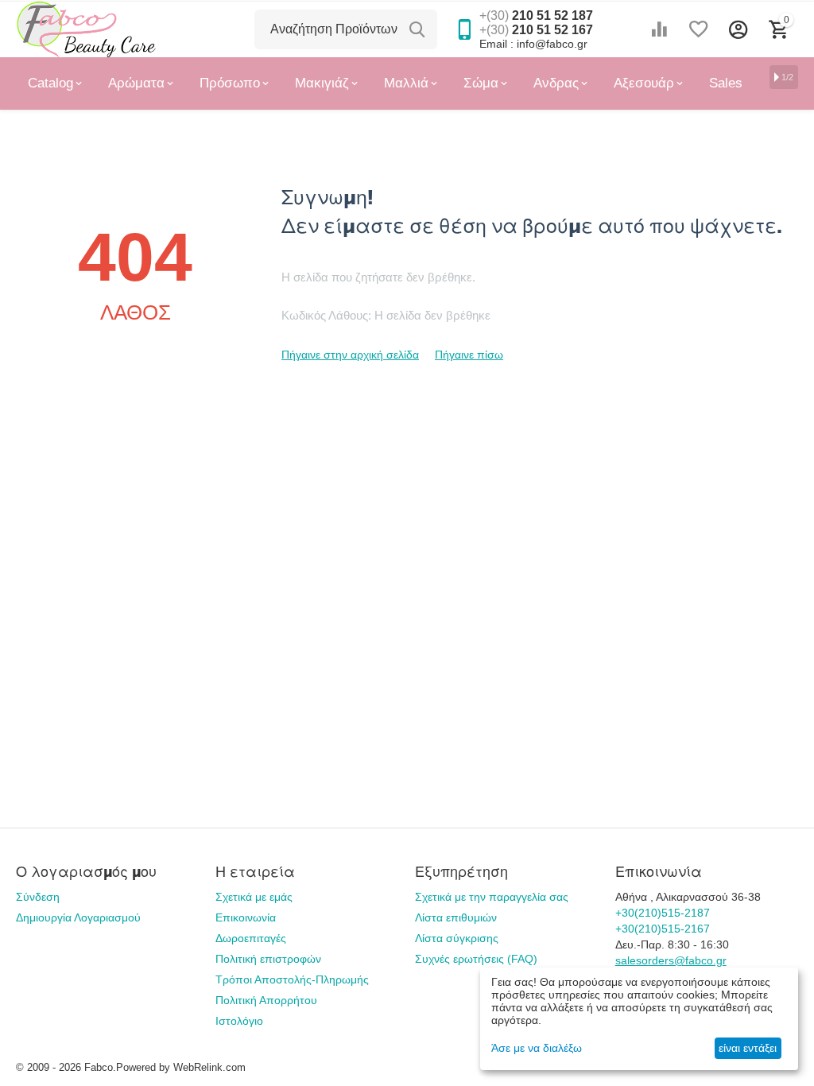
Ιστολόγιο (239, 1020)
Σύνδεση (38, 896)
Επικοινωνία (245, 917)
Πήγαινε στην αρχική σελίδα (350, 354)
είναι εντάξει (748, 1047)
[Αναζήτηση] (417, 29)
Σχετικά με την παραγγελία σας (491, 896)
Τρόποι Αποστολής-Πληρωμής (292, 979)
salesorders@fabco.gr (671, 960)
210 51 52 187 (536, 15)
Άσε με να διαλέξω (536, 1047)
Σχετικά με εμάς (254, 896)
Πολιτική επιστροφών (268, 958)
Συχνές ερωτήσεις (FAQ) (476, 958)
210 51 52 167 (536, 30)
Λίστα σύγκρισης (456, 938)
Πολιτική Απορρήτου (266, 1000)
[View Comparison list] (659, 29)
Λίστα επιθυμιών (456, 917)
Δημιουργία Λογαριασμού (78, 917)
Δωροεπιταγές (250, 938)
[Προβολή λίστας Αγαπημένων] (699, 29)
